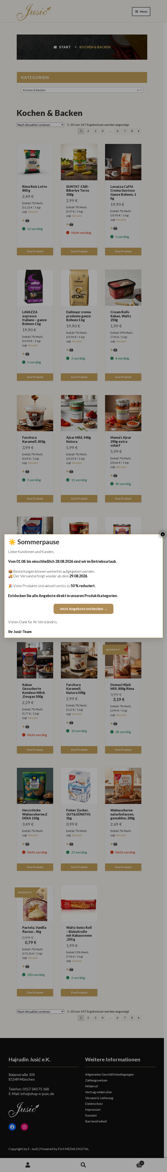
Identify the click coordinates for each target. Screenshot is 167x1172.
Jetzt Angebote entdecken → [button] (83, 609)
